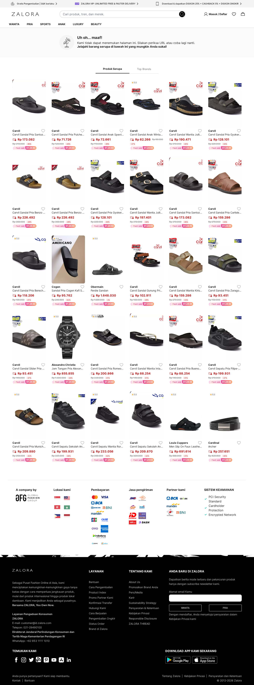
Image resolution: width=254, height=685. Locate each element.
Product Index (97, 592)
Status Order (97, 623)
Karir (131, 597)
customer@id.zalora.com (36, 623)
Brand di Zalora (98, 628)
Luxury (78, 24)
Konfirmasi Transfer (100, 602)
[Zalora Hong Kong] (57, 507)
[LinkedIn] (69, 660)
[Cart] (243, 14)
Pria (30, 24)
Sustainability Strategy (142, 602)
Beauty (96, 24)
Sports (45, 24)
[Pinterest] (46, 660)
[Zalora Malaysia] (67, 498)
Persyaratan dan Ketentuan (225, 676)
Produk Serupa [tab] (112, 68)
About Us (134, 582)
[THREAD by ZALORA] (39, 660)
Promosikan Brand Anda (143, 587)
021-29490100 (32, 627)
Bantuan (94, 582)
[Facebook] (16, 660)
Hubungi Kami (97, 608)
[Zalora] (25, 14)
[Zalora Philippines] (57, 516)
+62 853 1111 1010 (38, 640)
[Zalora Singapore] (57, 498)
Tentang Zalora (171, 676)
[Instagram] (24, 660)
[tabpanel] (127, 271)
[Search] (182, 14)
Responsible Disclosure (143, 618)
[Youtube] (54, 660)
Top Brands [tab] (144, 69)
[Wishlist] (234, 14)
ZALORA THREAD (139, 623)
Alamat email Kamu (180, 591)
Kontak (16, 680)
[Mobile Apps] (61, 660)
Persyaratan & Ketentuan (144, 608)
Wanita (14, 24)
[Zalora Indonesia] (67, 516)
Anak (61, 24)
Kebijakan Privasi (139, 613)
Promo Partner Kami (101, 597)
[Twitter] (31, 660)
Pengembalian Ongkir (102, 618)
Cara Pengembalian (101, 587)
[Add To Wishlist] (43, 131)
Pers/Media (136, 592)
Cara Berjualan (98, 613)
